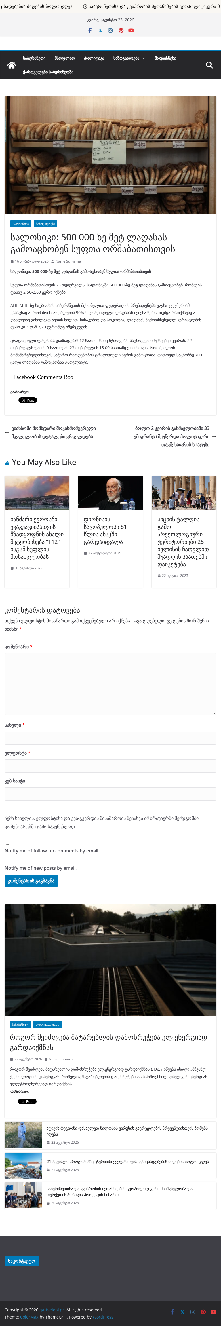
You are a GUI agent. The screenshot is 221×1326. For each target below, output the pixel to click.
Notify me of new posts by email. (41, 868)
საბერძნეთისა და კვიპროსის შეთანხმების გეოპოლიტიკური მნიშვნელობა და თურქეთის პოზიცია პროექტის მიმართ (120, 1191)
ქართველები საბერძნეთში (48, 72)
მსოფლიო (65, 58)
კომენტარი (19, 646)
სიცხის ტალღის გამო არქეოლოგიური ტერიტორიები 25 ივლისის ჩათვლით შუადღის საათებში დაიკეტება (183, 541)
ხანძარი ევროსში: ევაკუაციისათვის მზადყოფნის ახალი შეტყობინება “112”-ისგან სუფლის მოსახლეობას (37, 538)
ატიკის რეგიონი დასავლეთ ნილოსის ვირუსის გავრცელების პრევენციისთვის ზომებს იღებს (127, 1131)
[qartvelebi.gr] (11, 65)
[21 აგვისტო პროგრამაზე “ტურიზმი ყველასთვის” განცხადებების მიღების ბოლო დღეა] (23, 1166)
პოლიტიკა (94, 58)
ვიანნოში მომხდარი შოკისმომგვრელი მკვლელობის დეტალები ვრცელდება (54, 432)
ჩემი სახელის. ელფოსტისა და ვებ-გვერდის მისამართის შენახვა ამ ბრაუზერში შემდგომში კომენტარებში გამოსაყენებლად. (102, 822)
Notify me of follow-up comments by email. (52, 851)
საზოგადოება (126, 58)
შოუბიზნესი (165, 58)
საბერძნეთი (34, 58)
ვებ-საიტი (15, 781)
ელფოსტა (18, 753)
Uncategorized (47, 1025)
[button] (142, 58)
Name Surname (68, 261)
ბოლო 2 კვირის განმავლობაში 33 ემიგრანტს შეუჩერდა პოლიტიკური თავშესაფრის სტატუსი (171, 436)
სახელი (15, 725)
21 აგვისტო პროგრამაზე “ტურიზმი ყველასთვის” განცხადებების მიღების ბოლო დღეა (128, 1161)
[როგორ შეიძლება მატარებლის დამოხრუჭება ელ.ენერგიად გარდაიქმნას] (110, 960)
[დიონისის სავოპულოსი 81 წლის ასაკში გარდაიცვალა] (110, 478)
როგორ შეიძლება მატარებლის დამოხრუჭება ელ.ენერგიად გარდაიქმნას (108, 1042)
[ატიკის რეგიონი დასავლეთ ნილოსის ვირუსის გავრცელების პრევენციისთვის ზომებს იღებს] (23, 1135)
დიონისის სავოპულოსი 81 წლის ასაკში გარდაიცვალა (105, 530)
